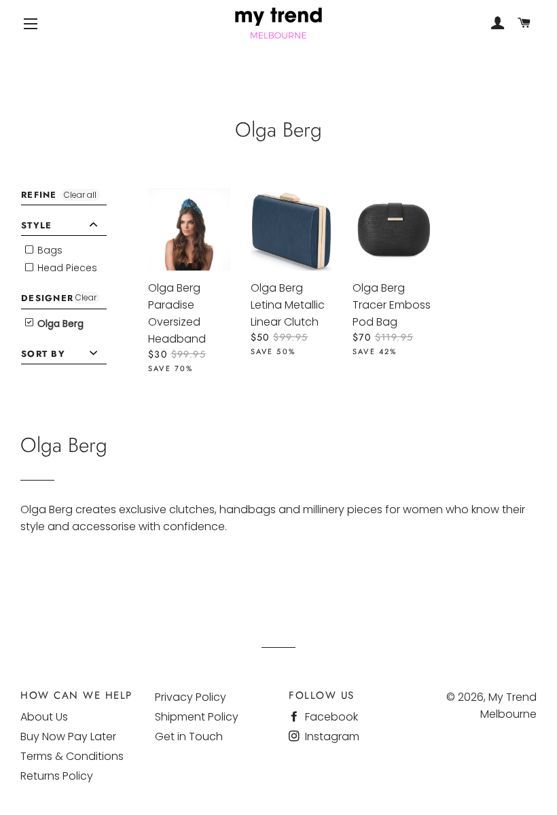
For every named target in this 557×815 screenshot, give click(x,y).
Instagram (330, 736)
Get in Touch (189, 736)
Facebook (330, 717)
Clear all (80, 195)
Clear (85, 297)
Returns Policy (56, 776)
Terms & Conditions (72, 756)
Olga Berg (59, 323)
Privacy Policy (190, 697)
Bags (48, 250)
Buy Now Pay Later (68, 736)
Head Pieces (66, 268)
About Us (44, 717)
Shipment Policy (196, 717)
